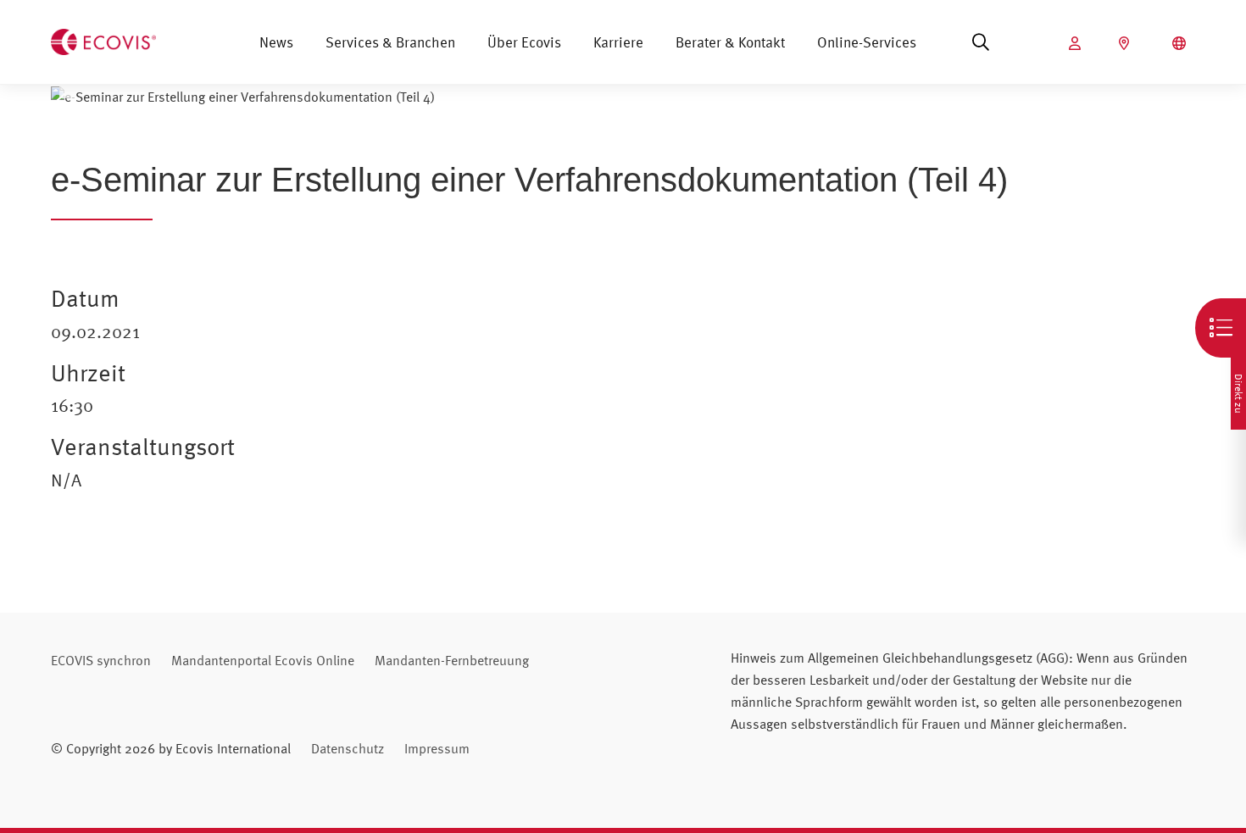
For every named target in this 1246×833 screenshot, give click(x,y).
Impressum (437, 748)
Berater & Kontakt (730, 42)
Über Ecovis (524, 42)
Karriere (618, 42)
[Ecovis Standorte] (1126, 43)
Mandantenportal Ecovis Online (262, 660)
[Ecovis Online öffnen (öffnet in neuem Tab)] (1077, 43)
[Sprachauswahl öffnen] (1181, 43)
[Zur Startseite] (103, 39)
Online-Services (866, 42)
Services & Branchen (390, 42)
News (276, 42)
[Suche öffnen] (980, 42)
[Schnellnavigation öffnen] (1220, 328)
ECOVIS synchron (101, 660)
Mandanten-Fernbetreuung (452, 660)
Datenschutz (347, 748)
